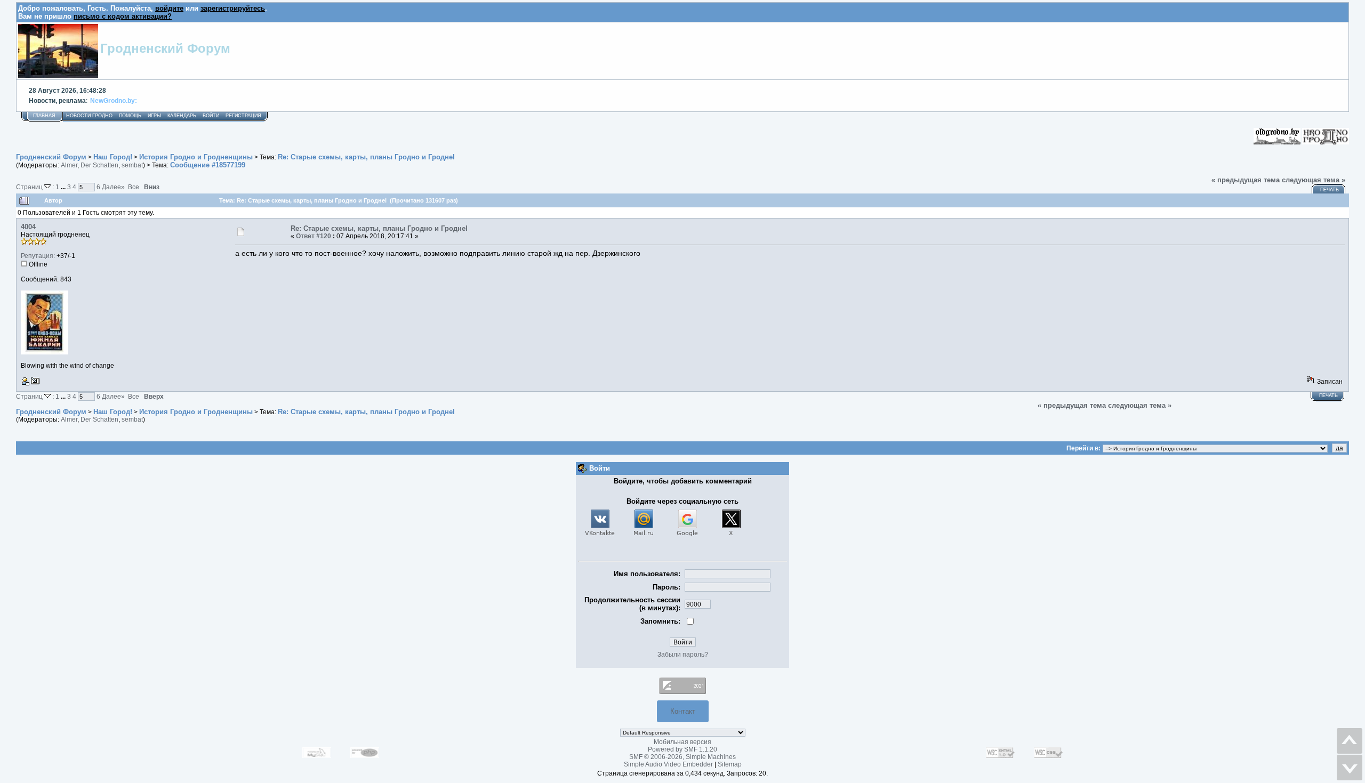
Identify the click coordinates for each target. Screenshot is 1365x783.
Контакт (682, 711)
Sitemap (730, 764)
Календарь (181, 115)
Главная (44, 115)
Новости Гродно (89, 115)
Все (133, 186)
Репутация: (38, 256)
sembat (132, 165)
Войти (211, 115)
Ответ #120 (313, 236)
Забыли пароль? (682, 654)
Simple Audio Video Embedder (668, 764)
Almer (69, 165)
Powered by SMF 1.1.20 (682, 749)
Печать (1329, 189)
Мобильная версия (682, 742)
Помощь (130, 115)
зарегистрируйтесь (232, 8)
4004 (28, 227)
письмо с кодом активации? (123, 16)
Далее (113, 186)
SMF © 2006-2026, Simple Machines (682, 757)
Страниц (30, 186)
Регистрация (243, 115)
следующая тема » (1313, 180)
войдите (169, 8)
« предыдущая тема (1245, 180)
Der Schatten (99, 165)
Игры (154, 115)
